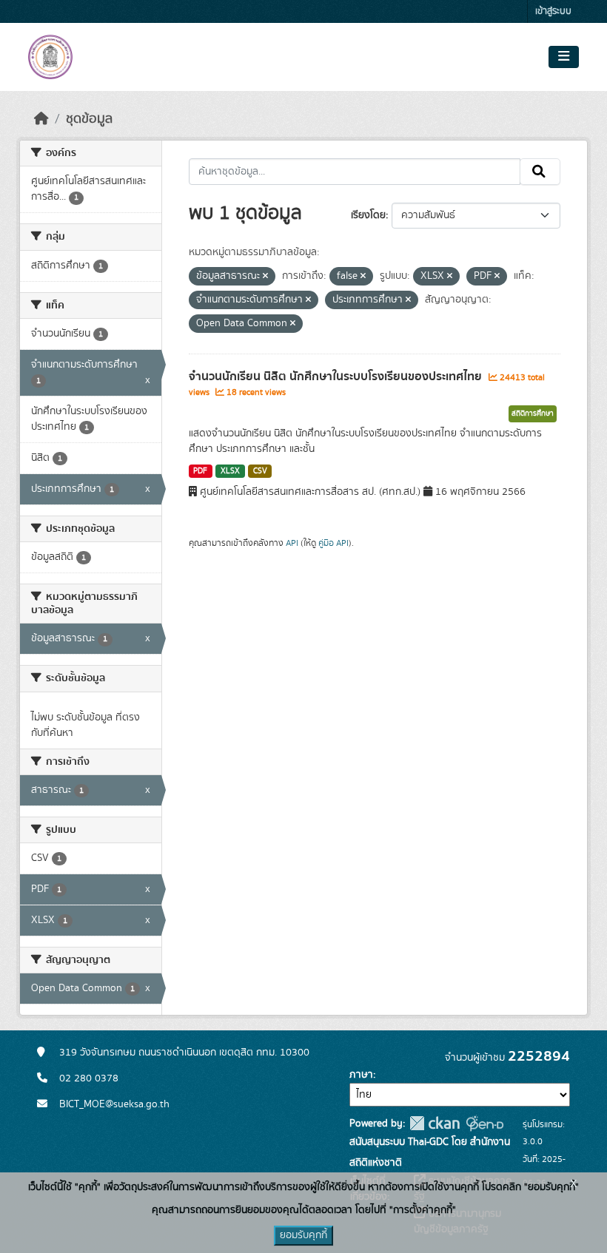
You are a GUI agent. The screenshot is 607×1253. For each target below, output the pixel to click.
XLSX (230, 471)
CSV (260, 471)
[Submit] (540, 171)
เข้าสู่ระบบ (553, 11)
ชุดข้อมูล (89, 119)
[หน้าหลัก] (41, 119)
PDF (200, 471)
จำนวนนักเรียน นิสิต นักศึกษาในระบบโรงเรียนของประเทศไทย (337, 376)
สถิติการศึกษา (533, 413)
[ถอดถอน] (265, 277)
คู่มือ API (333, 543)
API (292, 543)
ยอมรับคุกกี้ (303, 1235)
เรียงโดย (368, 215)
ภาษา (361, 1074)
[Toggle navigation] (564, 57)
